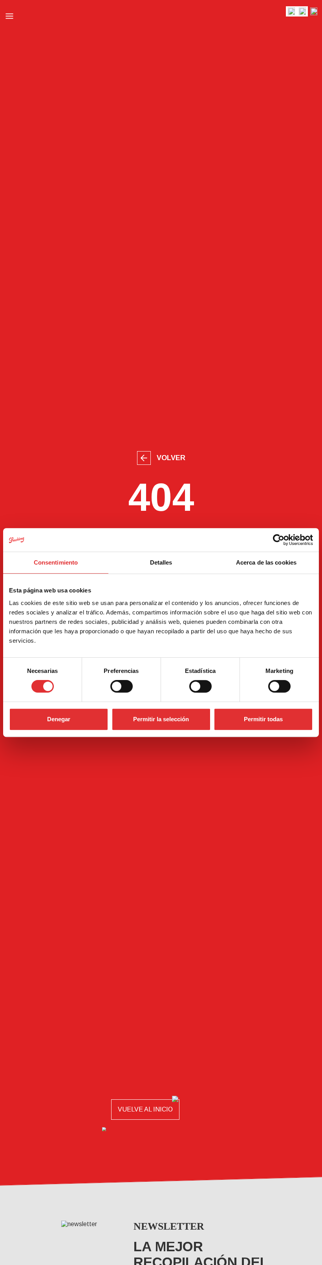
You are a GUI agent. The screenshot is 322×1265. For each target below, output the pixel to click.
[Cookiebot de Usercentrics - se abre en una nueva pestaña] (278, 540)
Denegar (58, 719)
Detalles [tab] (161, 562)
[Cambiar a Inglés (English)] (291, 11)
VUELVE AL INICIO (145, 1109)
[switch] (121, 686)
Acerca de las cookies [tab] (266, 562)
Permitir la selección (161, 719)
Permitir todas (263, 719)
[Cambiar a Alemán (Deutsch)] (302, 11)
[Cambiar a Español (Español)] (314, 11)
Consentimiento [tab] (56, 562)
